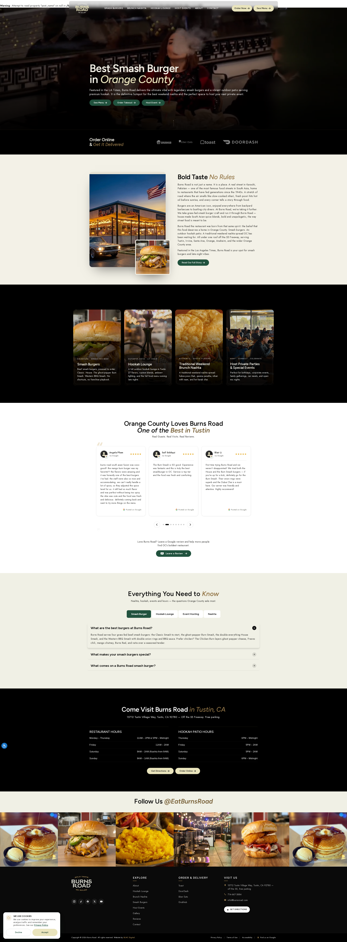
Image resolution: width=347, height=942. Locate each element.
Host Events (139, 907)
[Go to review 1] (163, 524)
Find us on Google (268, 937)
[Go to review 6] (178, 524)
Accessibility (247, 937)
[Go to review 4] (172, 524)
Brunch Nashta (140, 896)
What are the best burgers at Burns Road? (121, 628)
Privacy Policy (216, 937)
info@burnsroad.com (238, 900)
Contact (136, 924)
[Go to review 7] (181, 524)
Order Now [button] (240, 8)
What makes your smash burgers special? (121, 654)
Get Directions (238, 909)
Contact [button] (213, 8)
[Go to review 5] (176, 524)
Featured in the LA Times (104, 90)
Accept (44, 932)
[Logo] (82, 8)
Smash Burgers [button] (113, 8)
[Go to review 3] (168, 524)
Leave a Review (174, 553)
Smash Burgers (140, 902)
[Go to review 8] (183, 524)
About (136, 885)
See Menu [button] (262, 8)
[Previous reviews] (157, 525)
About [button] (199, 8)
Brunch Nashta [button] (136, 8)
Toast (181, 885)
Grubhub (183, 902)
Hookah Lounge (165, 614)
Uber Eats (183, 896)
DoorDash (184, 891)
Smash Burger (139, 614)
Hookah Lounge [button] (161, 8)
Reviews (137, 918)
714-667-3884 (235, 894)
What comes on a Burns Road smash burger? (123, 666)
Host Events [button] (183, 8)
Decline (18, 932)
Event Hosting (191, 614)
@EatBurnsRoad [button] (188, 801)
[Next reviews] (190, 525)
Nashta (212, 614)
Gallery (136, 913)
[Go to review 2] (166, 524)
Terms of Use (232, 937)
